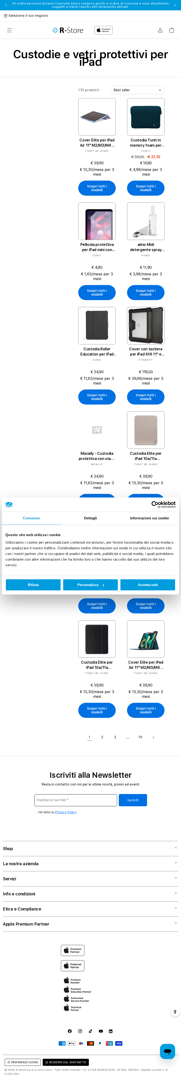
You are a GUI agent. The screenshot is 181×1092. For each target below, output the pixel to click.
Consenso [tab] (31, 518)
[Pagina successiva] (153, 737)
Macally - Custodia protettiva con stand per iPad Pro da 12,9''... (97, 456)
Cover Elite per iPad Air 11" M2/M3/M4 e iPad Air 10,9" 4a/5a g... (97, 143)
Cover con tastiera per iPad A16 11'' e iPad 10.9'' (145, 352)
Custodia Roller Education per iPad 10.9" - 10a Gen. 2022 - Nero (97, 352)
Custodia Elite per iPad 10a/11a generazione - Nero (97, 665)
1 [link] (89, 737)
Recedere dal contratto (67, 1062)
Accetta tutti (148, 585)
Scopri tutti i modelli (97, 188)
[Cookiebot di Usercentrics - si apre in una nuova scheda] (155, 504)
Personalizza (88, 585)
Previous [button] (6, 5)
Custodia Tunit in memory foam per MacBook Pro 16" (145, 143)
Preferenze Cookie (24, 1062)
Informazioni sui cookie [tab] (149, 518)
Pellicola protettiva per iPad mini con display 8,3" (97, 247)
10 (140, 737)
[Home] (68, 30)
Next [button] (175, 5)
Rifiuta (33, 585)
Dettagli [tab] (90, 518)
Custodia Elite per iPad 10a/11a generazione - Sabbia (146, 456)
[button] (9, 30)
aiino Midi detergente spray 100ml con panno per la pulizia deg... (146, 247)
